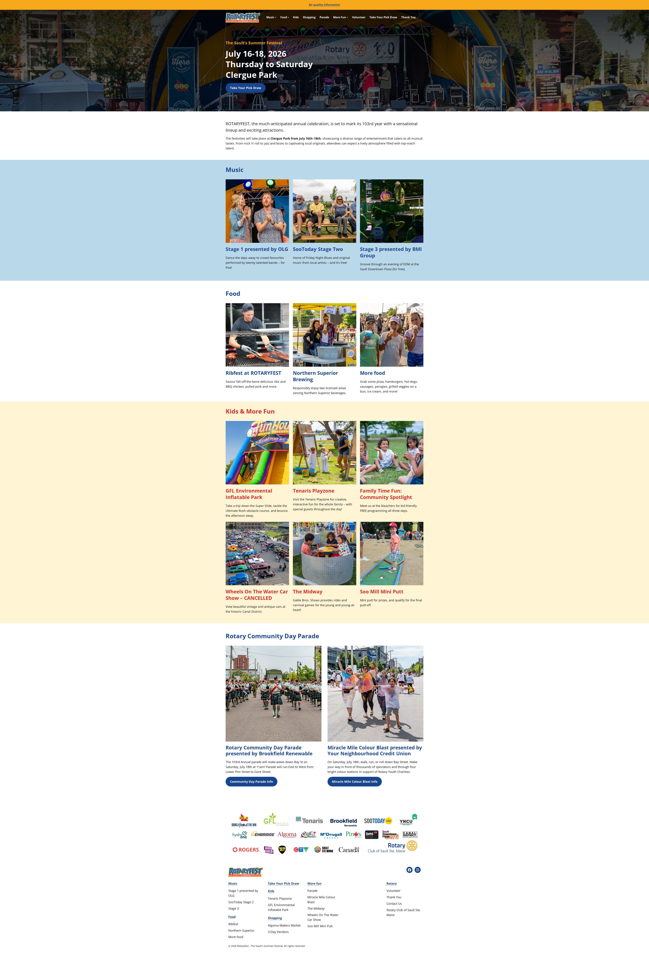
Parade (324, 17)
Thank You (408, 17)
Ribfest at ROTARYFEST (253, 373)
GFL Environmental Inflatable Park (249, 493)
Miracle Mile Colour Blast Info (354, 782)
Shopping (309, 17)
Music (270, 17)
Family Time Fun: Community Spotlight (386, 493)
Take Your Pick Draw (383, 17)
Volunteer (358, 17)
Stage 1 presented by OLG (257, 249)
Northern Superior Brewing (315, 376)
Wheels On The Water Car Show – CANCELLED (257, 594)
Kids (296, 17)
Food (284, 17)
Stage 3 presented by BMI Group (391, 252)
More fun (314, 883)
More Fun (340, 17)
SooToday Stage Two (318, 249)
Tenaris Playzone (313, 490)
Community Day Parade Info (251, 782)
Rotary (392, 883)
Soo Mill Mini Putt (381, 591)
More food (372, 373)
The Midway (307, 591)
